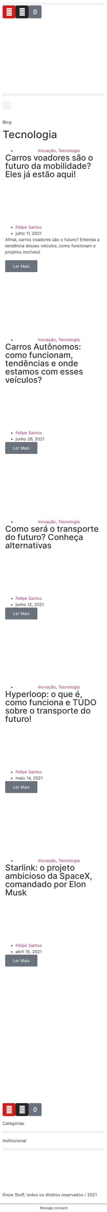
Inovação (47, 150)
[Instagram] (22, 11)
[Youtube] (9, 11)
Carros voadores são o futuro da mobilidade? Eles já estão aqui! (49, 166)
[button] (53, 4)
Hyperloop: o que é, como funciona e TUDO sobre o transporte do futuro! (51, 706)
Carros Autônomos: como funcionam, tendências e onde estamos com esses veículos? (44, 363)
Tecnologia (69, 150)
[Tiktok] (35, 11)
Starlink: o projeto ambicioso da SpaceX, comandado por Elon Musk (48, 880)
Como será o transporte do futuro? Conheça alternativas (52, 537)
